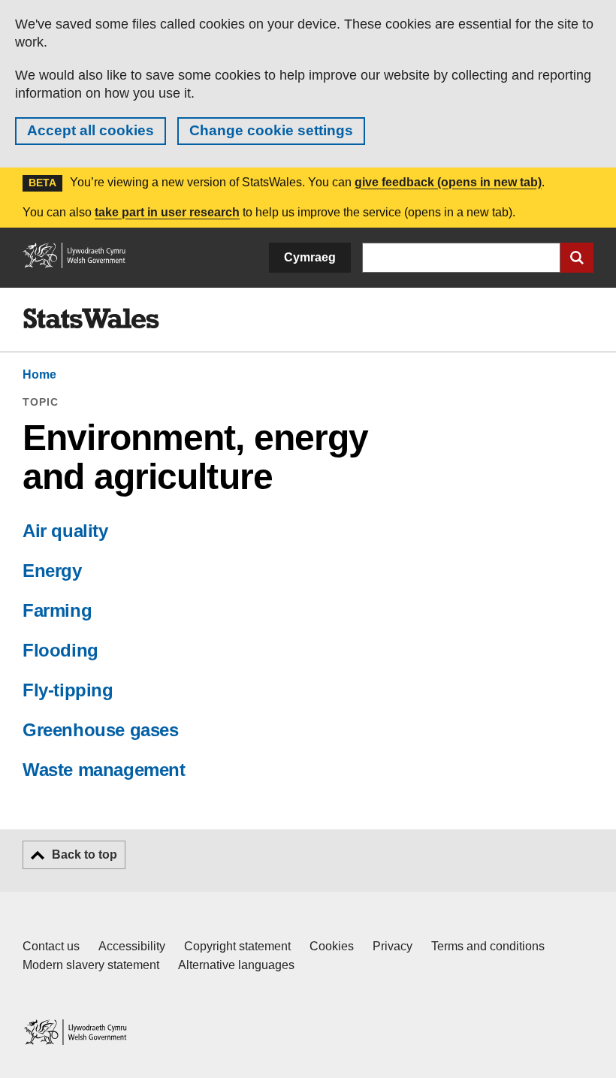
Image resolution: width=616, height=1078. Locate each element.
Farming (57, 610)
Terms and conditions (488, 946)
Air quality (65, 531)
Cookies (332, 946)
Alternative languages (236, 965)
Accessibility (131, 946)
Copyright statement (237, 946)
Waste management (104, 769)
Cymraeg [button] (310, 257)
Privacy (392, 946)
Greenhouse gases (101, 730)
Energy (52, 570)
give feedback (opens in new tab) (448, 182)
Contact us (51, 946)
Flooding (60, 650)
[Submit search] (576, 258)
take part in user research (167, 212)
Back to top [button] (84, 854)
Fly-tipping (68, 690)
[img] (91, 318)
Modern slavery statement (91, 965)
